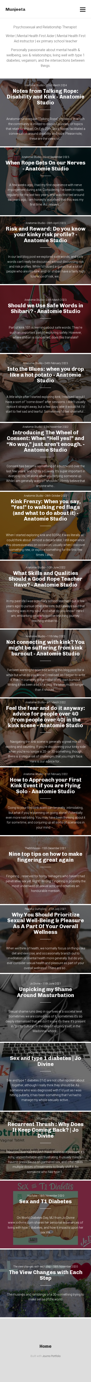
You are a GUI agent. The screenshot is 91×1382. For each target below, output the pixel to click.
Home (45, 1346)
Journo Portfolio (51, 1356)
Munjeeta (15, 9)
